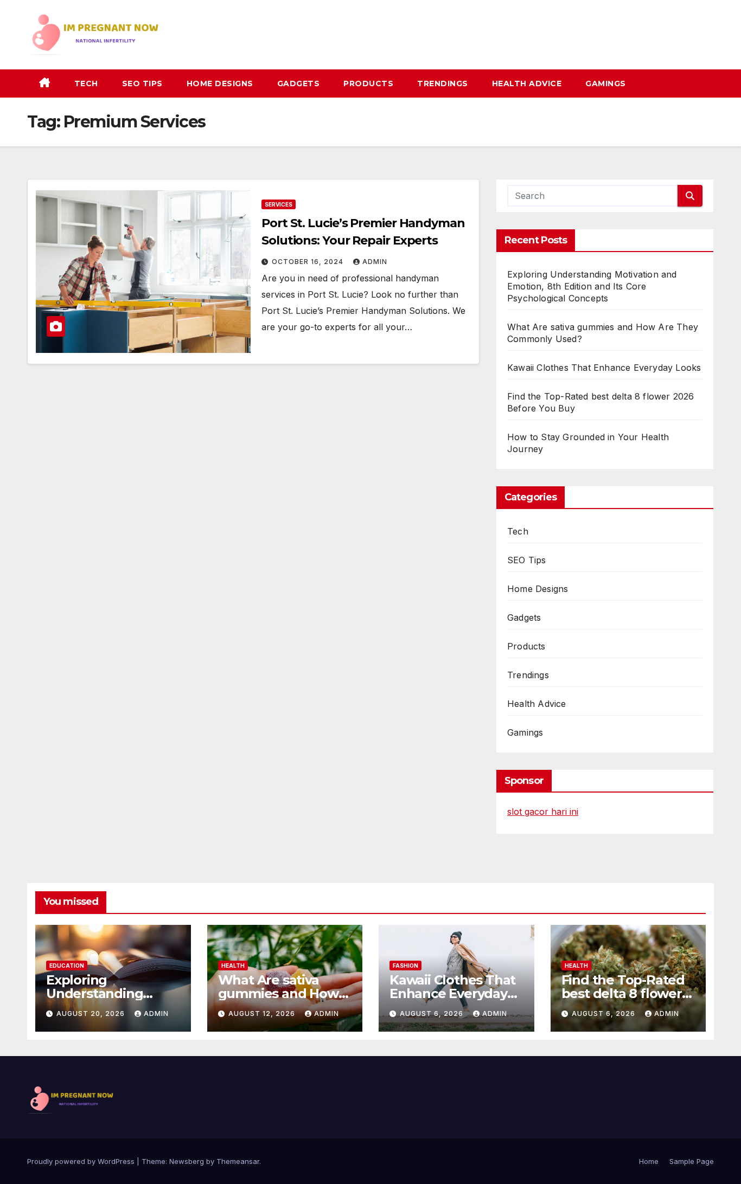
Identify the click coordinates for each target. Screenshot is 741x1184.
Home (649, 1161)
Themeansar (237, 1161)
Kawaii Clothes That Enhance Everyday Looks (604, 367)
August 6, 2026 (432, 1013)
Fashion (405, 965)
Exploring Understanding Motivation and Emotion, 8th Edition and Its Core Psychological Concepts (592, 286)
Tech (86, 83)
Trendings (442, 83)
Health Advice (527, 83)
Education (66, 965)
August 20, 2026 (91, 1013)
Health (233, 965)
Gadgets (298, 83)
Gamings (605, 83)
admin (374, 262)
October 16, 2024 (309, 262)
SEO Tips (142, 83)
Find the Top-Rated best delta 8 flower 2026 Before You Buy (627, 993)
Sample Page (691, 1161)
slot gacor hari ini (542, 811)
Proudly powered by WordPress (82, 1161)
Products (368, 83)
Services (278, 204)
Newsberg (186, 1161)
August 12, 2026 (262, 1013)
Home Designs (220, 83)
